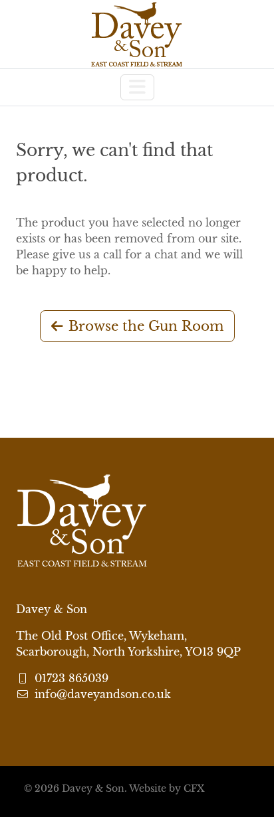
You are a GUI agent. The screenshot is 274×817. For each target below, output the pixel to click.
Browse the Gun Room (145, 326)
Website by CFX (166, 788)
